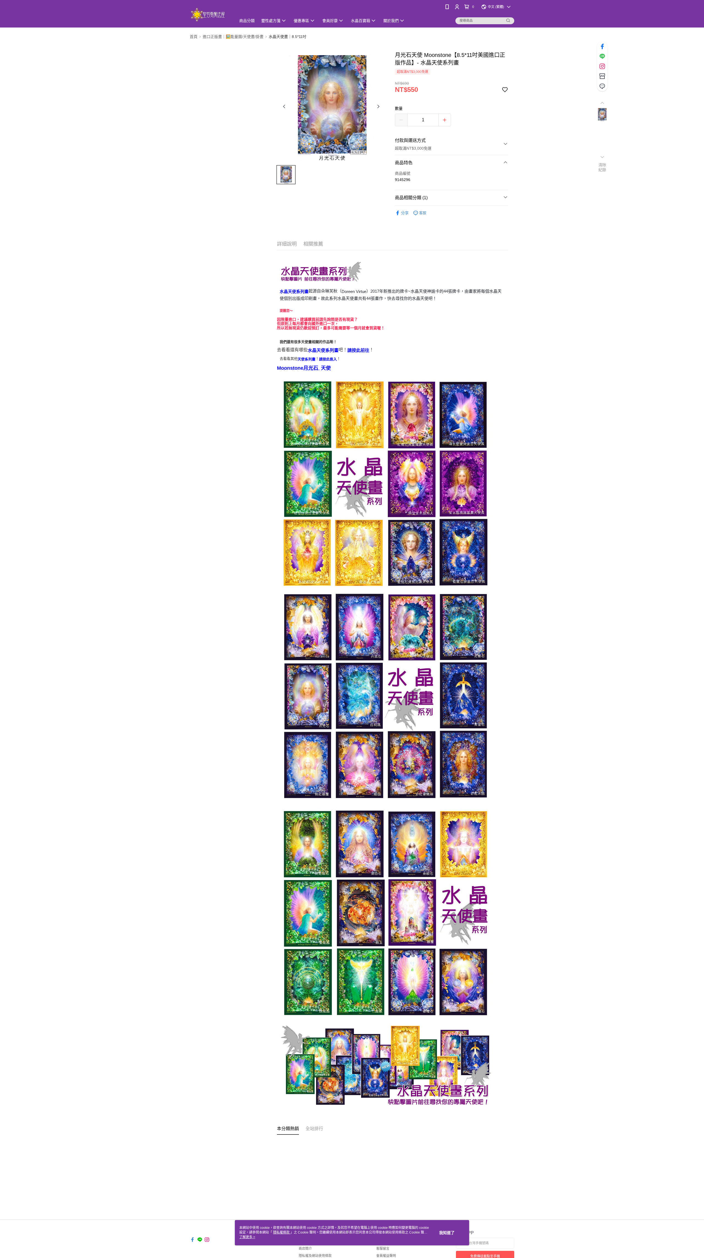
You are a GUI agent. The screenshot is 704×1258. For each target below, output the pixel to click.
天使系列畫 (306, 359)
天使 (326, 368)
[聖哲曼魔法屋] (210, 14)
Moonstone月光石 (298, 368)
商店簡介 (305, 1249)
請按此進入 (328, 359)
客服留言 (382, 1249)
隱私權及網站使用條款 (315, 1256)
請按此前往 (358, 350)
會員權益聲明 (386, 1256)
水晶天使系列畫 (294, 291)
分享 (405, 213)
